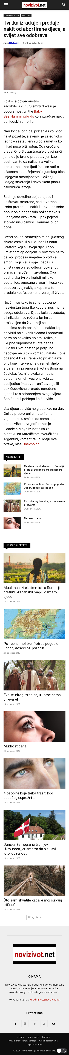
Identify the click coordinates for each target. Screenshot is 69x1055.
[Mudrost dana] (12, 523)
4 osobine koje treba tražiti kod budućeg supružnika (28, 795)
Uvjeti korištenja (34, 1044)
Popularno (26, 15)
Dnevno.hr (30, 444)
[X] (44, 1023)
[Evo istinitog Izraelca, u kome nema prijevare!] (12, 506)
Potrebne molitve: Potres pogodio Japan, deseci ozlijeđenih (31, 645)
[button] (6, 5)
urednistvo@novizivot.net (45, 999)
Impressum (33, 1036)
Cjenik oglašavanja (48, 1040)
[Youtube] (53, 1023)
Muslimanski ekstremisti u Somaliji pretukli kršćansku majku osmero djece (44, 470)
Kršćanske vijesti (12, 15)
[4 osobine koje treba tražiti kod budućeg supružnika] (34, 773)
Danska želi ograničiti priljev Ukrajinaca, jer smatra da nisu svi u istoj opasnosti (31, 849)
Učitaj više (33, 917)
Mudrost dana (32, 518)
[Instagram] (24, 1023)
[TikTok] (34, 1023)
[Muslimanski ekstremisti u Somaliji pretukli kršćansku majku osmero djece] (12, 470)
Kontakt (46, 1036)
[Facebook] (15, 1023)
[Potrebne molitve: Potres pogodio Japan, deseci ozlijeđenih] (12, 488)
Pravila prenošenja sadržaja (22, 1040)
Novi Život (14, 43)
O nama (20, 1036)
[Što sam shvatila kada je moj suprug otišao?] (34, 880)
